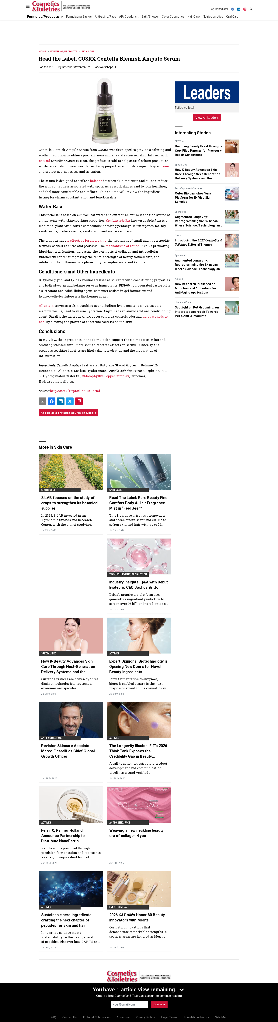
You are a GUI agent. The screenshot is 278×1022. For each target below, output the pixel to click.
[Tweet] (70, 401)
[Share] (51, 401)
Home (42, 51)
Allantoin (46, 306)
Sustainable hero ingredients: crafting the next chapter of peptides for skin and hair (66, 920)
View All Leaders (207, 118)
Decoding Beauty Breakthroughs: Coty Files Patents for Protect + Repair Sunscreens (199, 150)
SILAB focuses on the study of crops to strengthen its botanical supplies (69, 503)
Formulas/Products (63, 51)
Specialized (181, 164)
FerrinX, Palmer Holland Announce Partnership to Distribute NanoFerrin (63, 835)
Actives (179, 279)
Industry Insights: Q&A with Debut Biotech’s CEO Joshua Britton (138, 585)
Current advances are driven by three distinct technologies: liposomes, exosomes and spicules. (70, 683)
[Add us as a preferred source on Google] (79, 401)
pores (165, 166)
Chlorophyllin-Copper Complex (105, 376)
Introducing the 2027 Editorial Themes (198, 242)
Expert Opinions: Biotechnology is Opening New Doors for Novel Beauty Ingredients (138, 666)
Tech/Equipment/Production (128, 574)
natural (44, 161)
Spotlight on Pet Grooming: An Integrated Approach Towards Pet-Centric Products (197, 312)
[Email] (42, 401)
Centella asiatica (118, 220)
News (178, 235)
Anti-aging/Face (51, 737)
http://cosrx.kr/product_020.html (75, 391)
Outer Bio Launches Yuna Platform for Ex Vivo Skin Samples (193, 198)
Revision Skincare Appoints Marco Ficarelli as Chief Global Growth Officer (68, 751)
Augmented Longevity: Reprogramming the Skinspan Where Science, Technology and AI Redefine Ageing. (198, 221)
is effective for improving (87, 240)
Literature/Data (183, 302)
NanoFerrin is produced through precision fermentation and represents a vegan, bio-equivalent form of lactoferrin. (71, 852)
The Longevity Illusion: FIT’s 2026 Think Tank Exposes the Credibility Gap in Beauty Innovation (138, 751)
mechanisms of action (123, 246)
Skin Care (88, 51)
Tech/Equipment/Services (188, 188)
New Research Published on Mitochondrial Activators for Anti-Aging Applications (195, 288)
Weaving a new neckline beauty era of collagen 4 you (136, 833)
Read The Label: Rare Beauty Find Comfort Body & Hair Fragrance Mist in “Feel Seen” (138, 503)
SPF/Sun (179, 141)
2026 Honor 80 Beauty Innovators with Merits (137, 917)
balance (96, 181)
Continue (159, 1004)
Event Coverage (119, 907)
